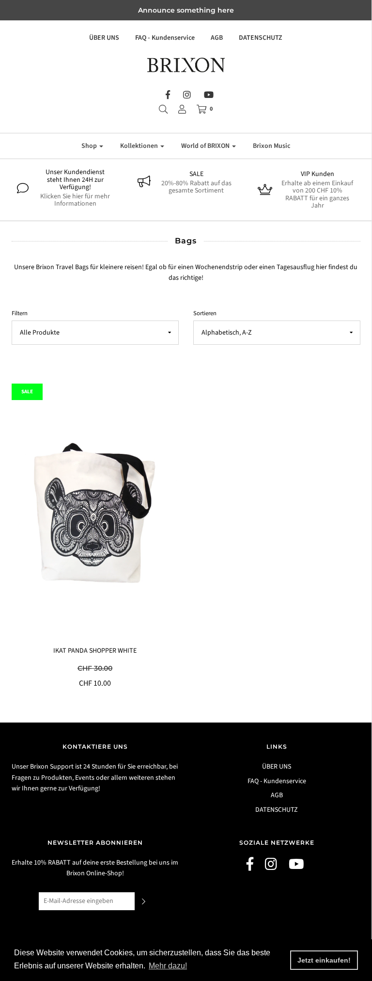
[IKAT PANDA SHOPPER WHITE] (95, 514)
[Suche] (163, 109)
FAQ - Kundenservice (165, 38)
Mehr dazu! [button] (168, 966)
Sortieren (205, 313)
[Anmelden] (182, 109)
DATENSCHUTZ (260, 38)
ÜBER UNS (104, 38)
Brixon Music (271, 146)
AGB (217, 38)
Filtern (20, 313)
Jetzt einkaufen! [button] (324, 960)
